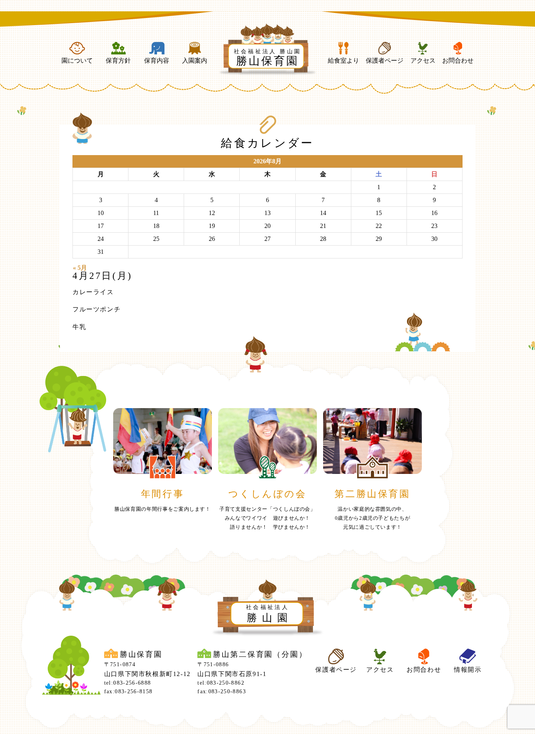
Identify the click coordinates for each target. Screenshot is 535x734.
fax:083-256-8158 (128, 691)
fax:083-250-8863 (221, 691)
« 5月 (80, 267)
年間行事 (162, 494)
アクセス (423, 60)
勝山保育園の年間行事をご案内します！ (162, 509)
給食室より (343, 60)
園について (77, 60)
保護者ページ (384, 60)
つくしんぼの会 (267, 494)
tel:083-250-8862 (220, 683)
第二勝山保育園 (372, 494)
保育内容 (156, 60)
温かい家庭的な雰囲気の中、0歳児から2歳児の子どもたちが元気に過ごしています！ (372, 518)
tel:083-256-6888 (127, 683)
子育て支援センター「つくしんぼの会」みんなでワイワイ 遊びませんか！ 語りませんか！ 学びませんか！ (267, 518)
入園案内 (194, 60)
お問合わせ (458, 60)
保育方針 (118, 60)
